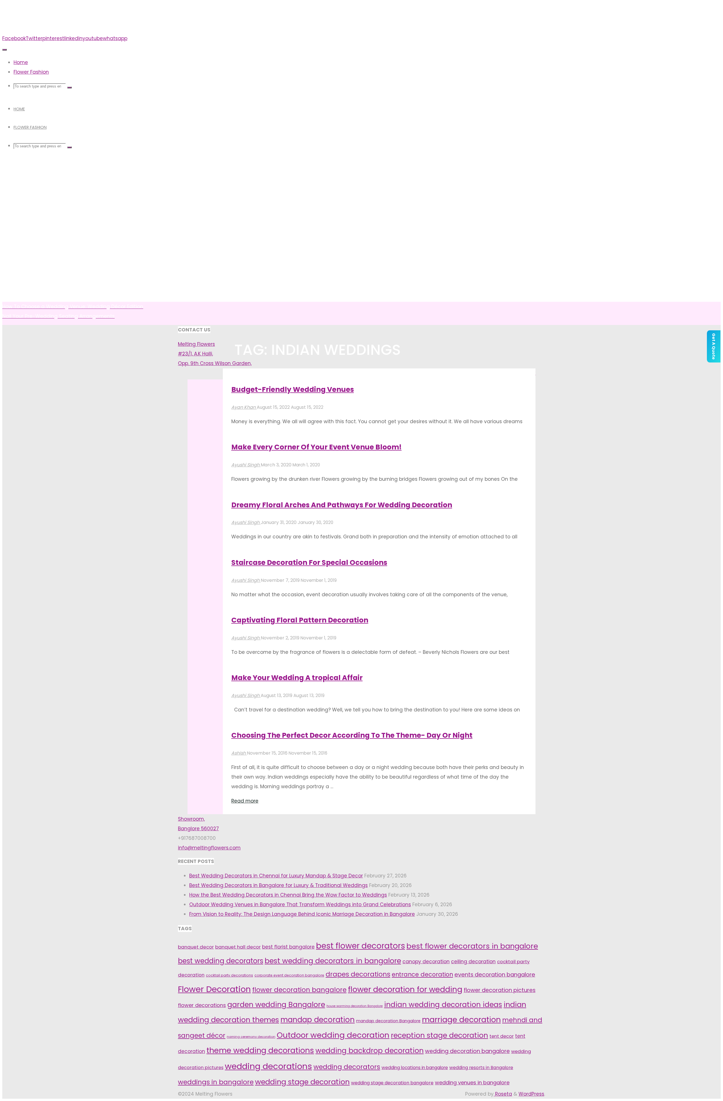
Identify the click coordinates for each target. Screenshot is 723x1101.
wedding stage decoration (302, 1082)
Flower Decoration (214, 989)
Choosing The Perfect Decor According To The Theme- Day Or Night (351, 735)
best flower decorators (360, 945)
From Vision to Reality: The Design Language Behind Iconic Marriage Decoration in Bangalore (302, 914)
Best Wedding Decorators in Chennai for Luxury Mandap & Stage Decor (276, 875)
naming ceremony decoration (251, 1036)
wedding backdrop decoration (369, 1051)
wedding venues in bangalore (472, 1082)
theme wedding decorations (260, 1050)
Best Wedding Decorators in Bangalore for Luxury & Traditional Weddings (278, 885)
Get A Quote (714, 346)
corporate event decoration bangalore (289, 975)
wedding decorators (346, 1066)
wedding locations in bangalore (415, 1068)
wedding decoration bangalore (467, 1051)
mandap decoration (317, 1020)
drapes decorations (358, 974)
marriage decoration (461, 1019)
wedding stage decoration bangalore (392, 1083)
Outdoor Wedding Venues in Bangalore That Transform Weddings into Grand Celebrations (300, 904)
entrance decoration (422, 974)
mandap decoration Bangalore (388, 1021)
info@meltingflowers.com (209, 847)
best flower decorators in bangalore (472, 946)
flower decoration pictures (499, 990)
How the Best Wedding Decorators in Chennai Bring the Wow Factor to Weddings (288, 895)
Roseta (503, 1094)
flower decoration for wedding (405, 989)
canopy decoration (426, 961)
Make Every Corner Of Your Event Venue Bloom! (316, 447)
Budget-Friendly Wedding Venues (292, 389)
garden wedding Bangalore (276, 1004)
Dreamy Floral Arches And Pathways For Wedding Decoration (341, 505)
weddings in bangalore (216, 1082)
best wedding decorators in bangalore (333, 961)
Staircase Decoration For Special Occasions (309, 562)
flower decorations (202, 1005)
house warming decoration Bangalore (354, 1006)
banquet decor (196, 946)
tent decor (501, 1036)
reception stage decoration (439, 1035)
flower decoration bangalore (299, 989)
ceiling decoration (473, 961)
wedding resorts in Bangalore (481, 1068)
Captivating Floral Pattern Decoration (299, 620)
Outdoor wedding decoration (333, 1035)
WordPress (531, 1094)
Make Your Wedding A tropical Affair (297, 678)
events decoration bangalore (494, 974)
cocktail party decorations (229, 975)
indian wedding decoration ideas (443, 1005)
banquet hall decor (238, 946)
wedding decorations (268, 1066)
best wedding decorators (220, 961)
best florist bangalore (288, 946)
